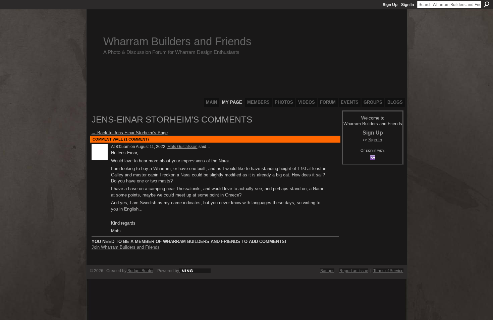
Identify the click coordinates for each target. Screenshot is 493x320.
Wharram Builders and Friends (177, 41)
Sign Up (390, 4)
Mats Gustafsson (182, 146)
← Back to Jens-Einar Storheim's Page (130, 132)
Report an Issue (353, 270)
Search (486, 4)
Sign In (407, 4)
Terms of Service (388, 270)
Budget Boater (140, 270)
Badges (327, 270)
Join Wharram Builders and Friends (126, 247)
